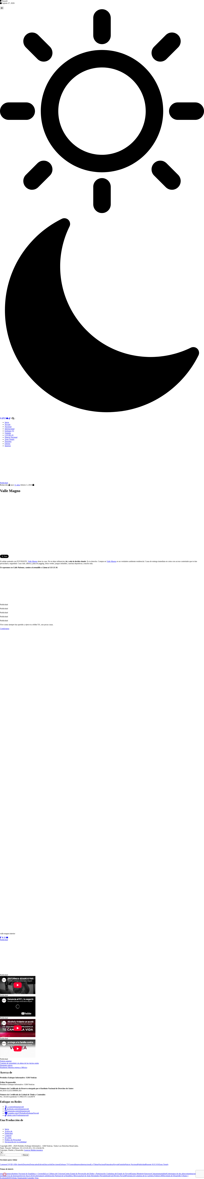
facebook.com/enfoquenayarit (17, 1109)
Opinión (8, 433)
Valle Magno (32, 561)
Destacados (34, 1164)
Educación (48, 1164)
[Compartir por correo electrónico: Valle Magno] (7, 938)
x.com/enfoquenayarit (15, 1107)
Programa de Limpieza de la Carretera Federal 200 (144, 1176)
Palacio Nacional (11, 437)
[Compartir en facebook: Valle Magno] (0, 938)
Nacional (8, 427)
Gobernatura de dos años (176, 1174)
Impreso (8, 446)
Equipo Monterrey (137, 1174)
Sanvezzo (148, 1174)
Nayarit (7, 425)
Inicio (7, 422)
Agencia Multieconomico (33, 1150)
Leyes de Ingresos (12, 1176)
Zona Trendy (9, 439)
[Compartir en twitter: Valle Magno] (3, 938)
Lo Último (94, 1164)
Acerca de (8, 1131)
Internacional (9, 429)
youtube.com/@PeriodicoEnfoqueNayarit (23, 1113)
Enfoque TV (9, 431)
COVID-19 (9, 435)
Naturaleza (109, 1164)
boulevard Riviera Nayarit (115, 1176)
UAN (157, 1164)
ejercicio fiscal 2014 (26, 1176)
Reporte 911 (150, 1164)
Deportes (8, 442)
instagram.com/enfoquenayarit (18, 1111)
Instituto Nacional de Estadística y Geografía (28, 1174)
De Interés (19, 1164)
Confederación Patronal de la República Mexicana (62, 1176)
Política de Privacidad (13, 1140)
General (72, 1164)
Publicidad (4, 483)
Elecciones (56, 1164)
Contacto (8, 1136)
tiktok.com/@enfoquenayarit (18, 1115)
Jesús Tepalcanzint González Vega (25, 1178)
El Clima (8, 1138)
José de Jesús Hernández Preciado (93, 1176)
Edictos (7, 444)
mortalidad (163, 1174)
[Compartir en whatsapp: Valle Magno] (5, 938)
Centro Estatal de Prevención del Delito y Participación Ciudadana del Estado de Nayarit (98, 1174)
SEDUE (10, 1178)
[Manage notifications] (4, 1174)
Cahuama (155, 1174)
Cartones (3, 1164)
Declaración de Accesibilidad (15, 1142)
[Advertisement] (102, 465)
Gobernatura (38, 1176)
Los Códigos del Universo (55, 1174)
